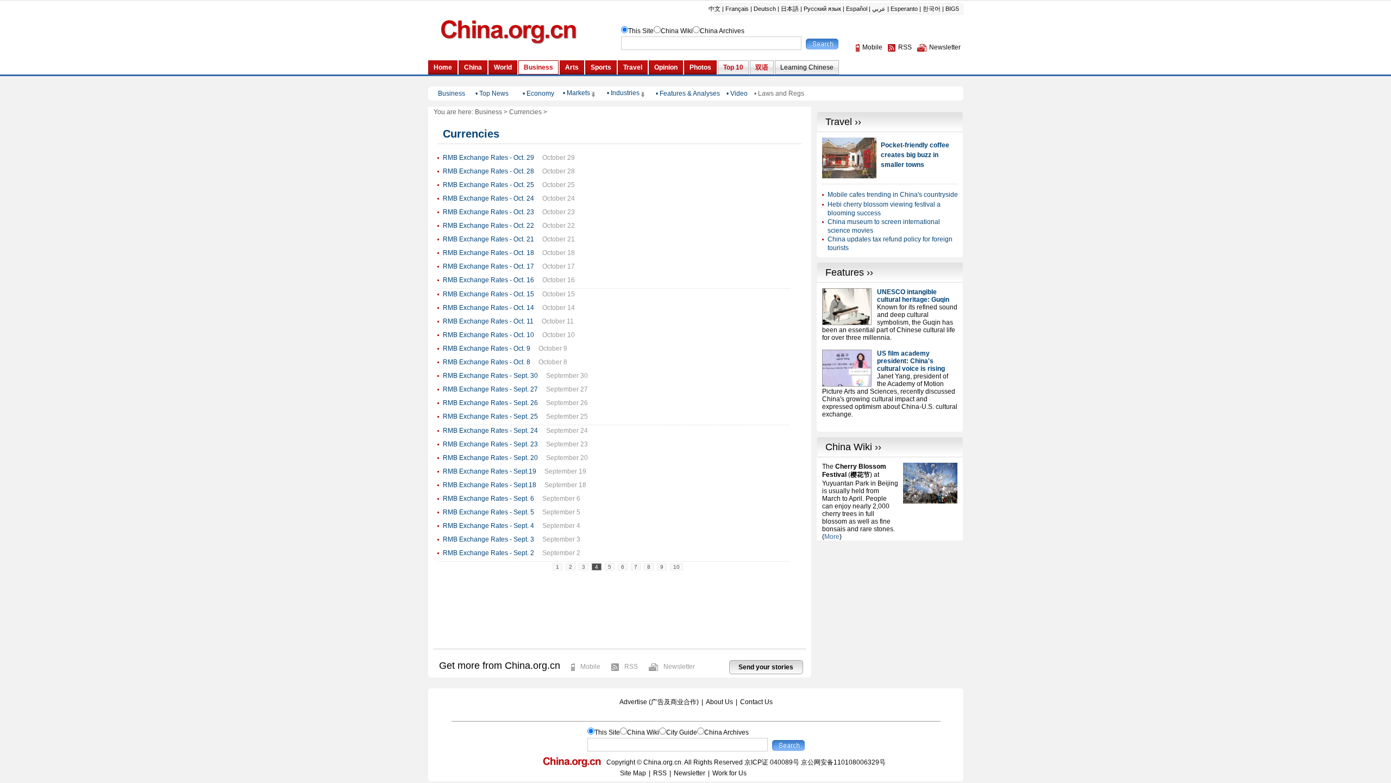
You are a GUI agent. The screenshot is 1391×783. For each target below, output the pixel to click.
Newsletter (679, 666)
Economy (540, 93)
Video (739, 93)
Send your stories (765, 667)
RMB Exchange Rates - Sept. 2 (488, 553)
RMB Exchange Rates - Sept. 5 (488, 512)
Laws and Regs (781, 93)
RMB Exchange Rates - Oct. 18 (488, 253)
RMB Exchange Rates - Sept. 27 (490, 389)
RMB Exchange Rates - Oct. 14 (488, 308)
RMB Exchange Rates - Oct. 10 (488, 335)
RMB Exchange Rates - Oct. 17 (488, 266)
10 (676, 567)
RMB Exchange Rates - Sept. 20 (490, 458)
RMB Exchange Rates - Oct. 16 (488, 280)
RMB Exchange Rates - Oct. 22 (488, 225)
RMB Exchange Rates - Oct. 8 (486, 362)
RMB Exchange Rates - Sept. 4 (488, 526)
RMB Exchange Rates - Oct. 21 (488, 239)
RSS (631, 666)
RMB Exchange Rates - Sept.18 (489, 485)
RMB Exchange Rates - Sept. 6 (488, 498)
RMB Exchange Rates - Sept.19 (489, 471)
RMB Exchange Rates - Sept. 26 (490, 403)
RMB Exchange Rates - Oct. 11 (488, 321)
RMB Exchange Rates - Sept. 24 (490, 430)
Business (488, 112)
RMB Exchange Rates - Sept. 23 (490, 444)
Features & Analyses (690, 93)
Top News (494, 93)
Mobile (590, 666)
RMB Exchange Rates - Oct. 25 (488, 185)
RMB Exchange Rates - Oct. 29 (488, 157)
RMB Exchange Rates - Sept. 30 (490, 376)
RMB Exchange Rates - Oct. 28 (488, 171)
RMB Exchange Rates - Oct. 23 (488, 212)
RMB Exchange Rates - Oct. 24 (488, 198)
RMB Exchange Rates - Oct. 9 (486, 348)
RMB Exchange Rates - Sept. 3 (488, 539)
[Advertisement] (890, 608)
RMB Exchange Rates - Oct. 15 (488, 294)
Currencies (525, 112)
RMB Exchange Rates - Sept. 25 (490, 416)
